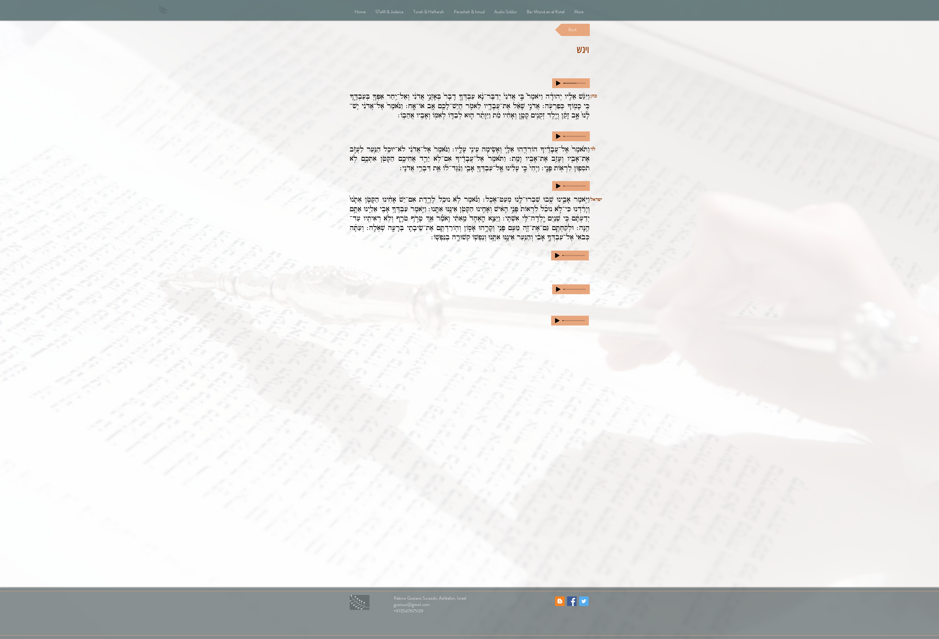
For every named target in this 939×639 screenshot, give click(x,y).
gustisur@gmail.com (412, 604)
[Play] (558, 83)
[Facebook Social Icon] (572, 601)
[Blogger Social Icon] (560, 601)
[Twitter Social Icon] (584, 601)
